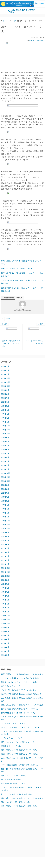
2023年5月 (5, 501)
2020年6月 (5, 639)
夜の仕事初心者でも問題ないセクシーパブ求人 (19, 709)
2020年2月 (5, 655)
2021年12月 (5, 568)
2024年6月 (5, 449)
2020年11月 (5, 619)
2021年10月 (5, 576)
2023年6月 (5, 497)
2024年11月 (5, 430)
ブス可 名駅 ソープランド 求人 (13, 723)
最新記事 (19, 298)
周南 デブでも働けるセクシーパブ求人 (17, 268)
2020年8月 (5, 631)
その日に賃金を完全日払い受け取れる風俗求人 (19, 765)
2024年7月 (5, 445)
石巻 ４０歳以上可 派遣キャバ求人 (16, 802)
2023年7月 (5, 493)
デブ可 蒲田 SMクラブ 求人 (11, 738)
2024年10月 (5, 434)
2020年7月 (5, 635)
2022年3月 (5, 556)
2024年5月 (5, 453)
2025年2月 (5, 418)
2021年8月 (5, 584)
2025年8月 (5, 394)
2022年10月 (5, 528)
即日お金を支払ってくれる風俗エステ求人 (17, 742)
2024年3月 (5, 461)
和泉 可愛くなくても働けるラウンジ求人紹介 (19, 750)
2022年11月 (5, 525)
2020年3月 (5, 651)
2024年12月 (5, 426)
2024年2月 (5, 465)
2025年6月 (5, 402)
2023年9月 (5, 485)
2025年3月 (5, 414)
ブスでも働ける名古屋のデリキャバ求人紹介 (18, 690)
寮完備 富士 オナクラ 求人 (11, 746)
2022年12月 (5, 521)
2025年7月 (5, 398)
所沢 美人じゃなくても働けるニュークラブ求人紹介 (22, 798)
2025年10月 (5, 386)
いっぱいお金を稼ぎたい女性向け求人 (21, 11)
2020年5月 (5, 643)
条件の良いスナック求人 (10, 686)
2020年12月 (5, 615)
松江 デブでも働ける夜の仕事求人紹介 (17, 794)
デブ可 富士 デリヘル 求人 (11, 779)
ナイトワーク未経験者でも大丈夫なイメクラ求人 (20, 678)
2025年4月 (5, 410)
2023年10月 (5, 481)
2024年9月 (5, 437)
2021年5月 (5, 596)
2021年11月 (5, 572)
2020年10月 (5, 623)
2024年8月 (5, 441)
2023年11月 (5, 477)
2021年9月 (5, 580)
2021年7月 (5, 588)
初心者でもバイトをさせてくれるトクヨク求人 (19, 682)
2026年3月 (5, 366)
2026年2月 (5, 370)
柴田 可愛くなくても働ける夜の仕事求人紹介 (19, 806)
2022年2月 (5, 560)
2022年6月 (5, 544)
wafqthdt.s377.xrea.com (36, 40)
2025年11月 (5, 382)
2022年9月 (5, 532)
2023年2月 (5, 513)
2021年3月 (5, 604)
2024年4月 (5, 457)
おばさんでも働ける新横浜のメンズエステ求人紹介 (21, 694)
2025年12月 (5, 378)
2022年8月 (5, 536)
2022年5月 (5, 548)
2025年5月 (5, 406)
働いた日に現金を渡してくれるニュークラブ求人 (20, 727)
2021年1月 (5, 612)
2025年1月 (5, 422)
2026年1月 (5, 374)
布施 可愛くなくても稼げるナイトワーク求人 (19, 754)
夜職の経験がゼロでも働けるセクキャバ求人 (18, 713)
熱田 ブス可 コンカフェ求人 (13, 776)
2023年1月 (5, 517)
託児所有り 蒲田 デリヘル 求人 (13, 783)
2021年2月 (5, 608)
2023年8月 (5, 489)
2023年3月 (5, 509)
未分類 (8, 319)
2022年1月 (5, 564)
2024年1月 (5, 469)
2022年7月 (5, 540)
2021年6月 (5, 592)
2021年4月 (5, 600)
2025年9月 (5, 390)
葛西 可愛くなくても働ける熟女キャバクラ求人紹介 (22, 674)
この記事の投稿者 (8, 298)
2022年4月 (5, 552)
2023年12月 (5, 473)
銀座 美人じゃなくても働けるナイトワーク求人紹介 (22, 705)
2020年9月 (5, 627)
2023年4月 (5, 505)
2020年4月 (5, 647)
